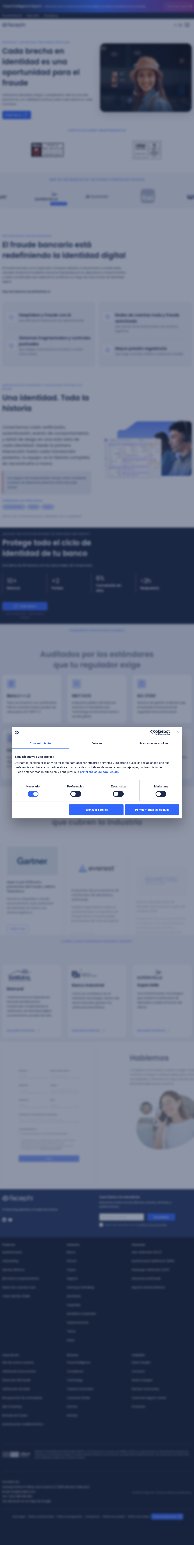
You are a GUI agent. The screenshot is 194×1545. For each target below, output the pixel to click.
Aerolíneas (74, 1296)
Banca (71, 1252)
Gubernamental (77, 1322)
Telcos (71, 1331)
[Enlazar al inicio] (48, 1198)
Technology (75, 1380)
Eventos (72, 1406)
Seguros (72, 1278)
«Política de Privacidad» (51, 1152)
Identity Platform (13, 1270)
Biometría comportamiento (20, 1278)
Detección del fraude (16, 1380)
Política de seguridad (69, 1516)
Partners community (145, 1389)
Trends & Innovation (80, 1389)
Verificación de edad (16, 1389)
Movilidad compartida (81, 1314)
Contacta (138, 1371)
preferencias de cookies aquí (100, 771)
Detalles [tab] (97, 743)
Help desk (33, 15)
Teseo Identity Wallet (16, 1296)
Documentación (12, 15)
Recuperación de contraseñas (22, 1398)
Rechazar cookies (96, 809)
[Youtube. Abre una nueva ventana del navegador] (10, 1220)
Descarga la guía (178, 6)
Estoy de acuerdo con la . (136, 1225)
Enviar (48, 1163)
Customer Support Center (149, 1398)
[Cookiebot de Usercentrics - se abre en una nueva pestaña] (153, 732)
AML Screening (11, 1406)
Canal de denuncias (165, 1516)
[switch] (75, 794)
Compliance (75, 1371)
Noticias (72, 1415)
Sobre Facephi (141, 1362)
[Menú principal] (187, 24)
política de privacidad (152, 1225)
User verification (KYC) (147, 1252)
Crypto (71, 1270)
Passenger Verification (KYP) (150, 1270)
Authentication (12, 1252)
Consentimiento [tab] (40, 743)
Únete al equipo (142, 1380)
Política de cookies (138, 1516)
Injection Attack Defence (148, 1287)
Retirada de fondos (14, 1415)
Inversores (138, 1406)
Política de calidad (114, 1516)
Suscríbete (161, 1217)
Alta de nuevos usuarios (18, 1362)
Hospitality (74, 1305)
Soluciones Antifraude (146, 1278)
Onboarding (10, 1261)
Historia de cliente (28, 204)
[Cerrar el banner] (178, 732)
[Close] (191, 6)
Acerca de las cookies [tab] (153, 743)
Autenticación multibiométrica (22, 1424)
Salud (70, 1340)
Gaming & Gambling (80, 1287)
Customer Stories (78, 1398)
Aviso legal (19, 1516)
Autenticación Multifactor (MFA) (153, 1261)
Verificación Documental (18, 1371)
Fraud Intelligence (78, 1362)
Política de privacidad (41, 1516)
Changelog (51, 15)
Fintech (72, 1261)
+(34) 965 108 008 (20, 1496)
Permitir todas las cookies (152, 809)
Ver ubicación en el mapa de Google (26, 1501)
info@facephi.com (23, 1492)
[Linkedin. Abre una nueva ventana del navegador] (4, 1220)
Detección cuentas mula (18, 1287)
